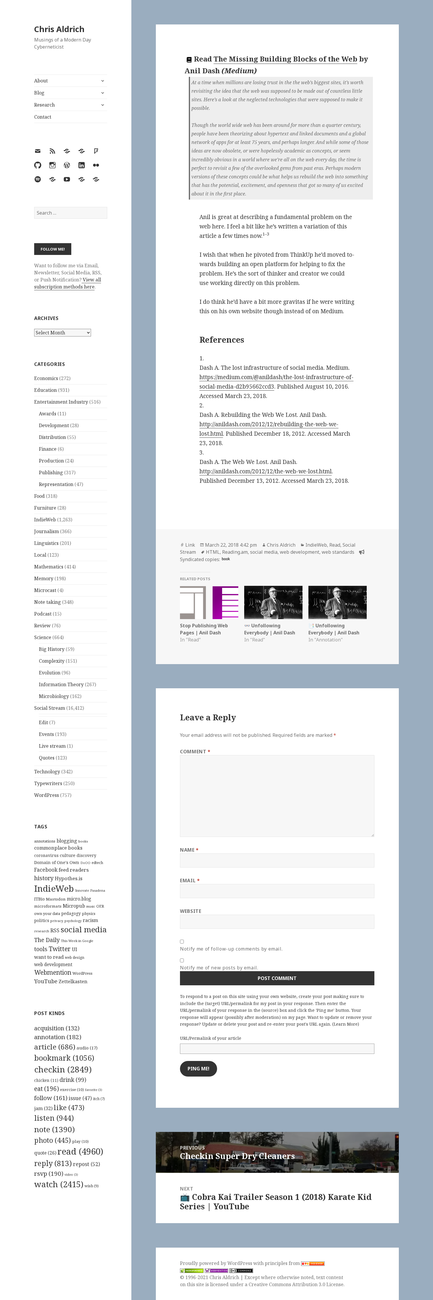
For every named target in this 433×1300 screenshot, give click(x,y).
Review (42, 625)
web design (74, 957)
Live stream (52, 746)
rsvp (48, 1173)
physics (88, 913)
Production (51, 460)
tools (40, 949)
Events (46, 734)
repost (86, 1164)
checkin (63, 1069)
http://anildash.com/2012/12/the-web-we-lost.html (265, 471)
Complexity (52, 661)
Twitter (60, 948)
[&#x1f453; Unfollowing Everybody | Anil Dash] (273, 602)
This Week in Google (77, 940)
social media (84, 929)
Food (39, 496)
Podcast (43, 614)
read (80, 1151)
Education (45, 390)
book (226, 558)
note (54, 1129)
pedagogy (71, 913)
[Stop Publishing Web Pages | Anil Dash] (209, 602)
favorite (93, 1090)
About (41, 80)
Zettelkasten (73, 981)
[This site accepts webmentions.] (216, 1270)
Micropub (74, 906)
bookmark (64, 1058)
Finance (48, 449)
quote (45, 1153)
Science (42, 637)
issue (80, 1098)
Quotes (46, 758)
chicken (46, 1080)
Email (190, 880)
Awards (47, 413)
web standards (338, 552)
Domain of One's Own (56, 862)
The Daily (47, 940)
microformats (48, 906)
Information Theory (61, 684)
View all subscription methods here (67, 283)
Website (190, 911)
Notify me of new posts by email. (219, 967)
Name (189, 850)
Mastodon (56, 899)
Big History (52, 649)
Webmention (52, 972)
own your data (47, 913)
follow (50, 1098)
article (54, 1047)
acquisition (57, 1028)
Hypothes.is (68, 878)
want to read (49, 957)
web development (53, 964)
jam (43, 1108)
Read (334, 545)
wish (92, 1185)
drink (73, 1080)
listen (54, 1118)
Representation (56, 484)
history (44, 878)
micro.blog (79, 899)
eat (46, 1089)
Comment (195, 751)
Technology (47, 771)
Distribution (52, 437)
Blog (39, 92)
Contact (42, 117)
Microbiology (54, 696)
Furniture (45, 508)
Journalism (46, 531)
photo (52, 1140)
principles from (283, 1263)
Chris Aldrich (59, 29)
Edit (43, 722)
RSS (55, 930)
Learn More (346, 1024)
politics (41, 920)
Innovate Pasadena (90, 890)
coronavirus (46, 855)
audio (87, 1048)
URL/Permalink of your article (210, 1038)
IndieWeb (45, 519)
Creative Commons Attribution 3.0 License (296, 1284)
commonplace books (58, 847)
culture (67, 855)
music (90, 906)
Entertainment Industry (61, 402)
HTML (213, 552)
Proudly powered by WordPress (216, 1263)
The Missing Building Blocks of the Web (285, 59)
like (69, 1107)
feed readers (74, 869)
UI (74, 949)
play (80, 1141)
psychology (73, 921)
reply (53, 1163)
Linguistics (46, 543)
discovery (86, 855)
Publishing (51, 472)
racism (90, 920)
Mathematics (48, 566)
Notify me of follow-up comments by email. (231, 949)
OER (100, 906)
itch (99, 1098)
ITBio (39, 899)
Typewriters (48, 783)
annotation (57, 1037)
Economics (46, 378)
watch (58, 1184)
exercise (72, 1089)
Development (54, 425)
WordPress (46, 795)
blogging (67, 841)
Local (40, 555)
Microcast (45, 590)
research (41, 931)
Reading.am (235, 552)
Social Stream (49, 708)
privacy (56, 920)
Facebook (45, 869)
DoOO (85, 863)
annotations (44, 841)
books (83, 841)
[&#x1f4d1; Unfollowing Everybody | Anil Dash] (337, 602)
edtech (97, 862)
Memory (43, 578)
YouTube (45, 981)
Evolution (49, 672)
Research (44, 105)
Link (190, 545)
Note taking (47, 602)
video (71, 1175)
